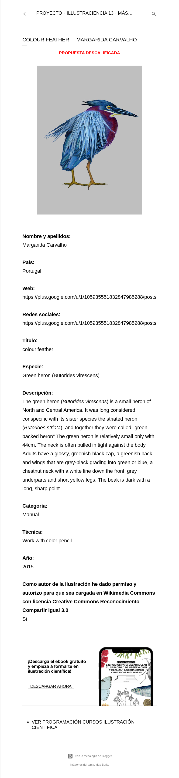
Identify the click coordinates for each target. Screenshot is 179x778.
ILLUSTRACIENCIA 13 (90, 13)
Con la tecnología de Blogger (93, 756)
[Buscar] (154, 13)
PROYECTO (49, 13)
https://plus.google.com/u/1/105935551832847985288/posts (89, 297)
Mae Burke (102, 764)
